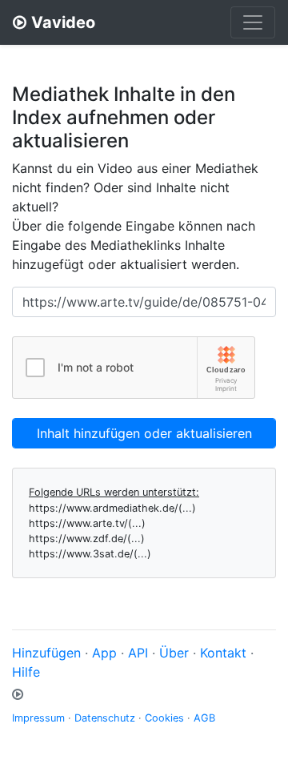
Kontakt (223, 653)
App (104, 653)
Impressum (38, 718)
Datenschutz (104, 718)
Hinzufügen (46, 653)
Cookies (164, 718)
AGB (204, 718)
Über (174, 653)
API (138, 653)
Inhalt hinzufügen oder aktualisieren (144, 433)
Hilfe (26, 672)
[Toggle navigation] (252, 22)
